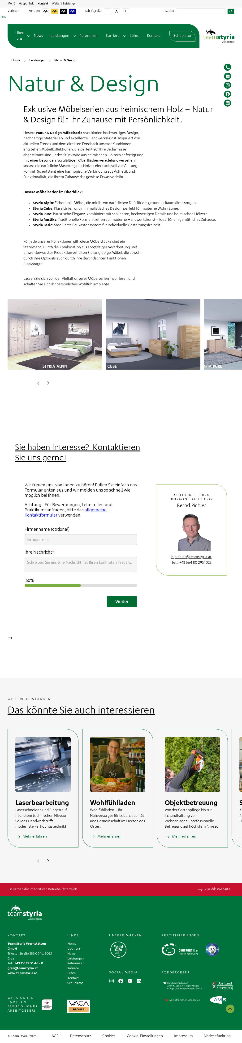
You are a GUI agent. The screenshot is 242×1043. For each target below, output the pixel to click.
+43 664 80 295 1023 (195, 563)
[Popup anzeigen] (78, 1006)
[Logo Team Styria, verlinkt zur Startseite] (218, 36)
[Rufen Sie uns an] (227, 67)
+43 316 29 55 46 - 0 (28, 963)
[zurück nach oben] (230, 1009)
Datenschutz (80, 1036)
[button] (38, 383)
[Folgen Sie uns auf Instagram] (227, 85)
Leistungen (60, 36)
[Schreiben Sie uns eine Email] (227, 76)
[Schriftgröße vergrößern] (125, 11)
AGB (55, 1036)
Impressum (183, 1036)
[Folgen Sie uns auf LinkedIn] (227, 103)
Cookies (109, 1036)
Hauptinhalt (26, 3)
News (38, 36)
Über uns (19, 36)
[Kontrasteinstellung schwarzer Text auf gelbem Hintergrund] (54, 11)
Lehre (134, 36)
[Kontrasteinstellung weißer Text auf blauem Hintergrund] (72, 11)
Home (72, 944)
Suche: (169, 11)
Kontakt (43, 3)
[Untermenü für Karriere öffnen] (124, 36)
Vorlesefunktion (217, 1036)
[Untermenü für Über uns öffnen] (28, 36)
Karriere (113, 36)
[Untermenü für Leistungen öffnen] (74, 36)
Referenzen (89, 36)
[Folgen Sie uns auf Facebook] (227, 94)
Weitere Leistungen (64, 3)
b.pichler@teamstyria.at (191, 557)
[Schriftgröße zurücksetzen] (116, 11)
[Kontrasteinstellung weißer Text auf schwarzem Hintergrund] (63, 11)
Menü (11, 3)
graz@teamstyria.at (23, 968)
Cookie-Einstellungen (145, 1036)
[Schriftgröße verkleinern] (107, 11)
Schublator (182, 36)
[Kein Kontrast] (45, 11)
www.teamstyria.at (22, 973)
